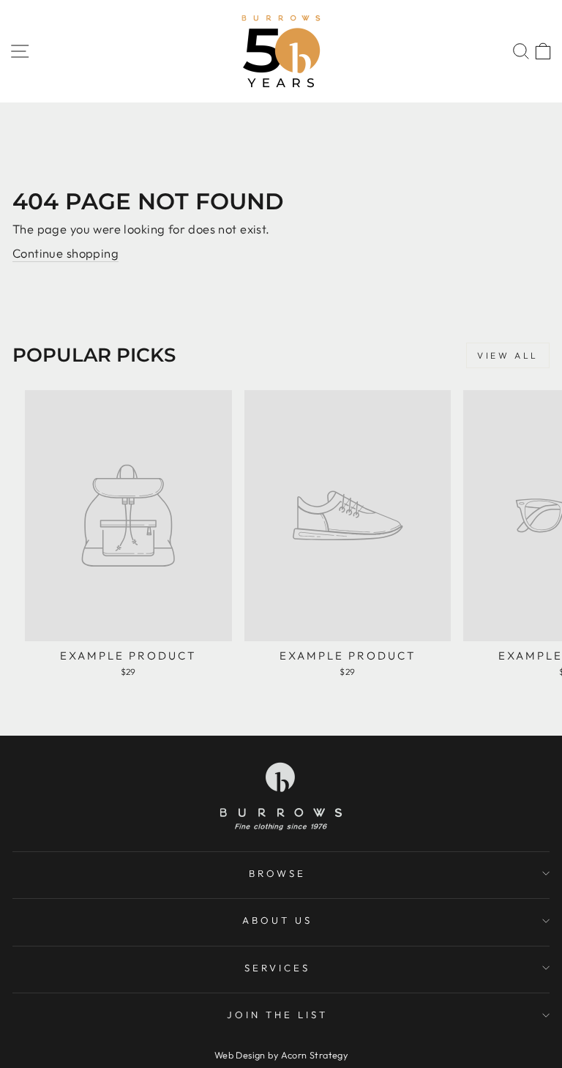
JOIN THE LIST (277, 1014)
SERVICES (277, 968)
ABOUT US (277, 920)
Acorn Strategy (314, 1055)
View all (508, 355)
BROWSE (278, 873)
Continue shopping (65, 253)
